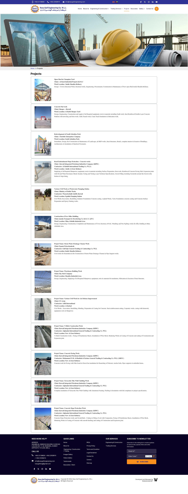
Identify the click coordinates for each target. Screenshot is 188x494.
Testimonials (67, 461)
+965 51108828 (39, 2)
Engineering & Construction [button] (99, 8)
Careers (89, 459)
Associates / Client (69, 465)
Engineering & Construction (114, 442)
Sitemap (89, 463)
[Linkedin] (152, 2)
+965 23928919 (55, 2)
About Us (86, 8)
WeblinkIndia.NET (147, 481)
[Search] (157, 9)
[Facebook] (140, 2)
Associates (134, 8)
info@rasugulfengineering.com (75, 2)
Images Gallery (68, 454)
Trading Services (111, 446)
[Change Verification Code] (153, 456)
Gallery (141, 8)
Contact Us (149, 8)
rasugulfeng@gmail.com (43, 464)
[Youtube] (155, 2)
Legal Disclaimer (92, 452)
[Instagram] (148, 2)
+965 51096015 (41, 458)
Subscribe (144, 462)
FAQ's (88, 442)
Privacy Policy (91, 446)
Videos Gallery (67, 458)
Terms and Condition (93, 449)
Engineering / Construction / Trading (71, 450)
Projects (126, 8)
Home (80, 8)
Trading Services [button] (116, 8)
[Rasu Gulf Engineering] (49, 9)
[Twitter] (144, 2)
